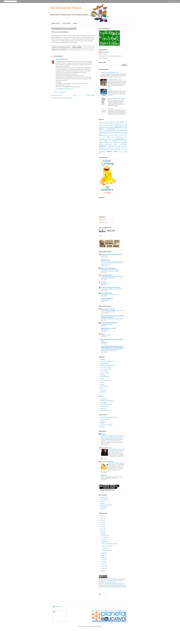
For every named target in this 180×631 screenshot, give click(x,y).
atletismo (122, 122)
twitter (116, 149)
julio (103, 555)
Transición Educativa (106, 293)
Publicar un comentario (59, 92)
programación (111, 146)
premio (115, 144)
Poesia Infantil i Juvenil (107, 461)
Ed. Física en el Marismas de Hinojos (110, 287)
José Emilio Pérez (60, 59)
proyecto (118, 146)
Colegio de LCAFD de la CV (107, 361)
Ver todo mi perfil (103, 58)
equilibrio (118, 129)
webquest (121, 151)
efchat (106, 129)
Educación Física (105, 260)
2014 (102, 522)
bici (114, 123)
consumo (124, 125)
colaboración (102, 125)
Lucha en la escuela (107, 546)
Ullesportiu (103, 408)
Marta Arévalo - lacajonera (108, 309)
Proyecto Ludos (104, 406)
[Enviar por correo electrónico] (73, 47)
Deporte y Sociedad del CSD (107, 365)
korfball (112, 137)
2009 (102, 533)
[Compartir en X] (77, 47)
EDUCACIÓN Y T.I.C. (106, 447)
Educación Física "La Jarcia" (108, 328)
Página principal (55, 23)
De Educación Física (65, 8)
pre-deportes (108, 144)
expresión (124, 130)
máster (114, 139)
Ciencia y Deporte (105, 419)
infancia (101, 135)
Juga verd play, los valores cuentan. (109, 294)
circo (119, 123)
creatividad (102, 127)
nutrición (101, 142)
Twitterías (75, 23)
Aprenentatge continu (106, 275)
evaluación (114, 130)
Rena (101, 388)
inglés (105, 135)
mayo (103, 559)
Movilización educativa (106, 505)
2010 (102, 531)
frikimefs (113, 132)
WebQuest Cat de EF (105, 410)
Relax (109, 89)
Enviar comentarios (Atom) (65, 98)
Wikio (100, 235)
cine (117, 123)
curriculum (111, 127)
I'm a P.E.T (103, 282)
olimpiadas (112, 142)
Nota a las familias (106, 550)
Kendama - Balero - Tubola (115, 79)
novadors (125, 140)
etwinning (108, 130)
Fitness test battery (105, 329)
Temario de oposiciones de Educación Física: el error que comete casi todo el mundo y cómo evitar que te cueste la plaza (112, 263)
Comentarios (104, 222)
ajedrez (107, 121)
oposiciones (117, 142)
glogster (100, 133)
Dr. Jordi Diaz (103, 399)
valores (109, 151)
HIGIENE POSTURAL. (106, 335)
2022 (102, 515)
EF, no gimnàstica (104, 376)
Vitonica (103, 434)
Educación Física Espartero (108, 268)
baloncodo (101, 123)
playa (122, 142)
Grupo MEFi (103, 402)
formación (105, 132)
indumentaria (124, 133)
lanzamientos (118, 137)
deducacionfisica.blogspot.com (117, 583)
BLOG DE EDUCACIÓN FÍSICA (109, 323)
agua (104, 121)
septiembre (105, 541)
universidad (124, 149)
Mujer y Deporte (104, 386)
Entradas (103, 219)
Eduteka (102, 503)
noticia (120, 140)
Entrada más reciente (57, 95)
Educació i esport (104, 373)
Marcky (102, 384)
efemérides (112, 129)
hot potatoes (114, 133)
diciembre (104, 535)
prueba (102, 476)
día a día (59, 49)
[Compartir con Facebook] (79, 47)
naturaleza (115, 141)
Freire (109, 132)
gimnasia (121, 132)
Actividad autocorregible (106, 324)
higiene (104, 133)
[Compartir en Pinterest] (80, 47)
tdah (126, 147)
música (106, 141)
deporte (118, 127)
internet (125, 135)
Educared (102, 501)
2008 (102, 571)
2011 (102, 529)
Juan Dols (113, 579)
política (101, 144)
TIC (105, 149)
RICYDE (102, 426)
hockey (108, 133)
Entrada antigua (90, 95)
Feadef (102, 378)
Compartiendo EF (104, 363)
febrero (104, 566)
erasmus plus (124, 129)
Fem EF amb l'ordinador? (106, 400)
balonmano (106, 123)
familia (101, 132)
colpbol (106, 125)
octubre (104, 539)
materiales (63, 49)
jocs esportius (102, 137)
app (116, 121)
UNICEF (120, 149)
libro (106, 139)
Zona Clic (102, 509)
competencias (118, 125)
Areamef (102, 359)
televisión (101, 149)
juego (108, 137)
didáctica (101, 129)
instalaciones (110, 135)
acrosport (101, 121)
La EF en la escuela (105, 380)
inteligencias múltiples (118, 135)
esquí (104, 130)
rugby (112, 147)
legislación (101, 139)
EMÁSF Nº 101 (104, 256)
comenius (111, 125)
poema (125, 142)
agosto (104, 553)
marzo (103, 564)
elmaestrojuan (104, 52)
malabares (109, 139)
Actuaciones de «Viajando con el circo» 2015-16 (112, 289)
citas (122, 123)
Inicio (74, 95)
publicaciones (124, 146)
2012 (102, 526)
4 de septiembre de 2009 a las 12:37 (65, 88)
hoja (78, 37)
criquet (106, 127)
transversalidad (110, 149)
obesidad (105, 142)
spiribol (122, 147)
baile (126, 121)
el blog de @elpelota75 (107, 298)
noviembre (105, 537)
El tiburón (110, 108)
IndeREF (102, 423)
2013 (102, 524)
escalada (101, 130)
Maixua (102, 382)
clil (126, 123)
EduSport (102, 374)
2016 (102, 518)
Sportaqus (103, 392)
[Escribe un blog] (75, 47)
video (115, 151)
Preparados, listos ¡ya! (106, 404)
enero (103, 568)
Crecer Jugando (104, 499)
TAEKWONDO (104, 342)
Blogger (99, 626)
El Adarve (103, 475)
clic (124, 123)
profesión (102, 146)
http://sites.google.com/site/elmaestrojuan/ (115, 587)
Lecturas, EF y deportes (106, 425)
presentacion (123, 144)
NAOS (110, 140)
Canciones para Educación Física (109, 72)
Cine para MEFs (66, 23)
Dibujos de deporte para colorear (116, 98)
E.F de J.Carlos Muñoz (106, 369)
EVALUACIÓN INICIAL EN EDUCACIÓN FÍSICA (112, 318)
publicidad (101, 147)
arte (119, 121)
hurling (119, 133)
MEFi (126, 139)
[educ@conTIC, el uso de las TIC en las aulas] (57, 606)
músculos (101, 140)
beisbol (111, 123)
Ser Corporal (103, 390)
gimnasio (125, 132)
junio (103, 557)
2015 (102, 520)
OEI (108, 142)
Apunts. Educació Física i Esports (108, 417)
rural (115, 147)
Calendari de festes (105, 299)
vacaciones (102, 151)
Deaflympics (105, 548)
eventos (120, 130)
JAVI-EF (103, 334)
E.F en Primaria (104, 371)
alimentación (112, 121)
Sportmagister (103, 507)
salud (118, 148)
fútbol (117, 132)
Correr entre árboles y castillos (109, 543)
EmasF (102, 421)
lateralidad (125, 137)
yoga (100, 153)
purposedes (107, 147)
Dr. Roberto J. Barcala (105, 367)
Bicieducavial (103, 497)
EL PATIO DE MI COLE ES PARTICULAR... (112, 254)
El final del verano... (105, 283)
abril (103, 562)
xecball (125, 151)
